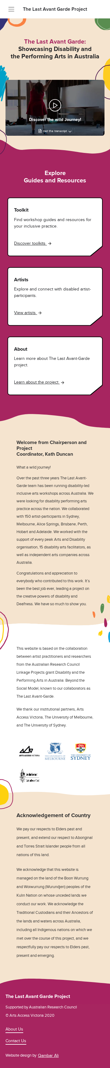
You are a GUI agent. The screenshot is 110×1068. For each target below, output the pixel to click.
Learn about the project (37, 382)
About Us (14, 1029)
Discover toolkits (30, 243)
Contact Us (16, 1041)
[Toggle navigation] (11, 9)
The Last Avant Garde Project (55, 9)
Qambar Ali (48, 1055)
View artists (25, 312)
